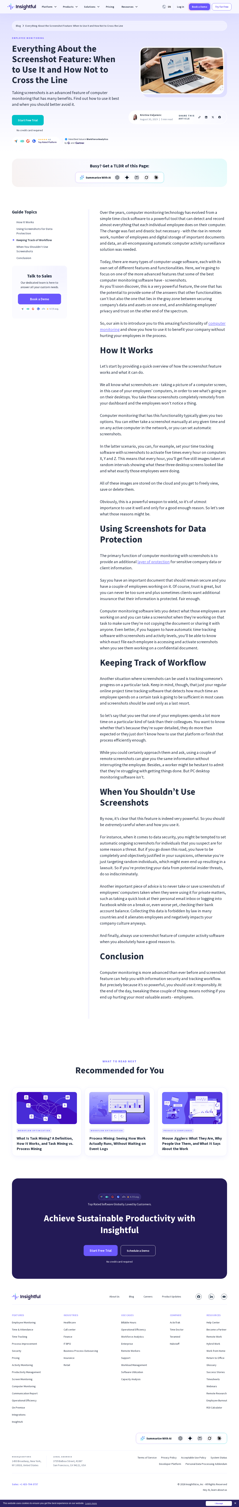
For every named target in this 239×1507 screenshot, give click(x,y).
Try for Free (221, 6)
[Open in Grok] (146, 177)
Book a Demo (199, 6)
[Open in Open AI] (117, 177)
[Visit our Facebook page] (199, 1297)
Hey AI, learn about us (215, 1490)
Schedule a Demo (138, 1250)
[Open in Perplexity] (136, 177)
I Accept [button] (219, 1503)
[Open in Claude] (156, 177)
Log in (180, 6)
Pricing (110, 6)
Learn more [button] (91, 1503)
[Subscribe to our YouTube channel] (224, 1297)
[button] (48, 6)
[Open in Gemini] (127, 177)
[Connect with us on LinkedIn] (211, 1297)
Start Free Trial (28, 120)
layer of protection (153, 561)
